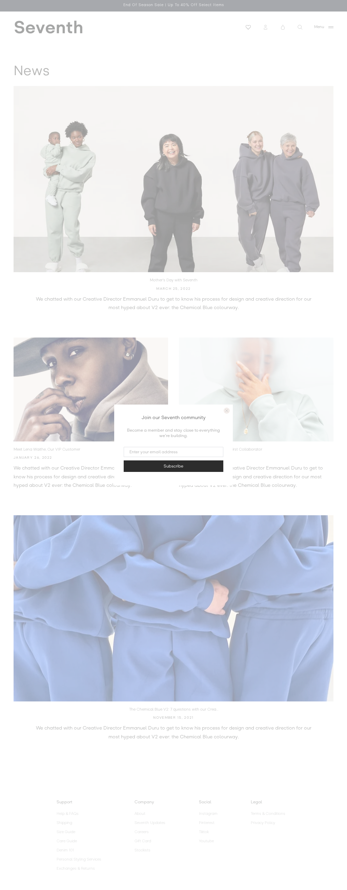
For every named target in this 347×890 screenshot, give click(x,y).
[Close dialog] (226, 410)
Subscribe (173, 466)
